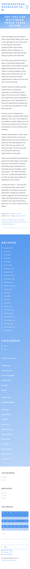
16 (26, 521)
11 (7, 521)
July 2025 (7, 292)
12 (11, 521)
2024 (4, 498)
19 (11, 523)
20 (15, 523)
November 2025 (9, 279)
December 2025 (9, 275)
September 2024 (9, 327)
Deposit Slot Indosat (9, 358)
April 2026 (7, 262)
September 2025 (9, 286)
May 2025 (7, 299)
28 (19, 526)
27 (15, 526)
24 (3, 526)
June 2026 (7, 255)
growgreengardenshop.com (13, 6)
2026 (4, 492)
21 (18, 523)
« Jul (3, 533)
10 (3, 521)
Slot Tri (4, 390)
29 (22, 526)
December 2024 (9, 317)
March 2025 (8, 306)
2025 (4, 495)
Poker (8, 216)
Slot (5, 349)
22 (22, 523)
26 (11, 526)
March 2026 (8, 265)
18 (7, 523)
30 (26, 526)
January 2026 (8, 272)
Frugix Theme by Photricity (9, 560)
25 (7, 526)
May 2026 (7, 258)
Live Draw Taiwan (8, 402)
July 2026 (7, 251)
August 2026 (8, 248)
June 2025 (7, 296)
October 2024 (8, 323)
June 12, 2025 (17, 213)
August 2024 (8, 330)
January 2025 (8, 313)
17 (3, 523)
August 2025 (8, 289)
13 (14, 521)
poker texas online (20, 216)
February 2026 (9, 268)
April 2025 (7, 303)
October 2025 (8, 282)
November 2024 (9, 320)
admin (9, 213)
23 (26, 523)
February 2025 (9, 310)
